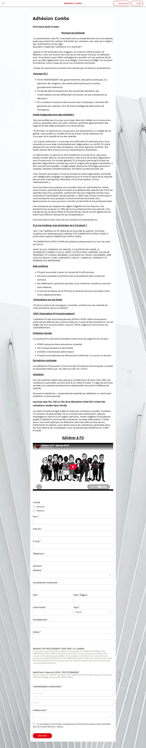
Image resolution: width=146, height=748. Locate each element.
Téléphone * (39, 553)
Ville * (36, 595)
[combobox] (91, 612)
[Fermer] (3, 3)
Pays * (77, 607)
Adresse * (38, 570)
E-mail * (37, 541)
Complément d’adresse (45, 582)
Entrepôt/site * (40, 619)
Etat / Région (80, 595)
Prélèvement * (40, 710)
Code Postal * (40, 607)
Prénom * (38, 529)
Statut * (37, 632)
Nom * (36, 516)
